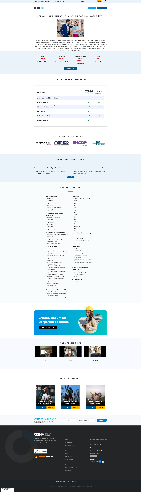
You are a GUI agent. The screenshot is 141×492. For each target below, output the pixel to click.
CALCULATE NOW (48, 328)
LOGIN (99, 1)
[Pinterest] (101, 450)
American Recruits (102, 8)
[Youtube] (94, 450)
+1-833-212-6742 (60, 1)
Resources (92, 8)
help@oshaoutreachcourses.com (44, 1)
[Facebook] (90, 450)
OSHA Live (67, 448)
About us (67, 462)
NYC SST (85, 8)
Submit (102, 420)
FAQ (66, 450)
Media (66, 453)
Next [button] (108, 354)
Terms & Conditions (74, 486)
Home (50, 8)
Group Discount (73, 8)
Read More (70, 176)
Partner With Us (69, 456)
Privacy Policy (89, 486)
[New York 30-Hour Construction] (95, 395)
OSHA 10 (54, 8)
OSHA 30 (59, 8)
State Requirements (70, 445)
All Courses (65, 8)
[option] (43, 143)
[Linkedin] (97, 450)
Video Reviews (68, 442)
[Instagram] (99, 450)
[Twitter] (92, 450)
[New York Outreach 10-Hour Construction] (70, 395)
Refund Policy (68, 470)
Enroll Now (70, 68)
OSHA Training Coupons (71, 467)
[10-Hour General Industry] (45, 395)
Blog (66, 464)
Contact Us (94, 455)
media (80, 8)
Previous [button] (33, 354)
